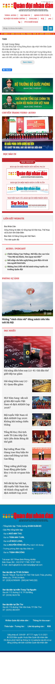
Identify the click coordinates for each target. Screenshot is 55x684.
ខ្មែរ (19, 22)
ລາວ (49, 19)
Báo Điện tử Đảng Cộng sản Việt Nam (20, 236)
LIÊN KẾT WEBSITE (13, 218)
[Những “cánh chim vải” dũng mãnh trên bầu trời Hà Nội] (27, 299)
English (33, 19)
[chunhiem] (27, 102)
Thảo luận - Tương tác (14, 626)
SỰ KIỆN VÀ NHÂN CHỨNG (14, 19)
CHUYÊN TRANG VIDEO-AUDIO (19, 112)
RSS (49, 626)
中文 (42, 19)
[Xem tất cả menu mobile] (50, 28)
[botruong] (27, 85)
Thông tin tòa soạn (41, 620)
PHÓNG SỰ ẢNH (10, 278)
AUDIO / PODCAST (15, 248)
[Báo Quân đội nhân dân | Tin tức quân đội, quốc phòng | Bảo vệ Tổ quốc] (27, 6)
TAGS (4, 39)
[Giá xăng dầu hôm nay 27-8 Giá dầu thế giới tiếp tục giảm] (27, 352)
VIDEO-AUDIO (10, 15)
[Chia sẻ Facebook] (7, 69)
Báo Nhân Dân (10, 226)
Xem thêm (27, 62)
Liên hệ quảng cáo (36, 626)
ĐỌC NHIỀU (10, 330)
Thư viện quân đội (11, 239)
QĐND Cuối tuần (41, 15)
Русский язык (31, 22)
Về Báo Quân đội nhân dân (16, 620)
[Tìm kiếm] (45, 28)
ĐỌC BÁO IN (25, 15)
